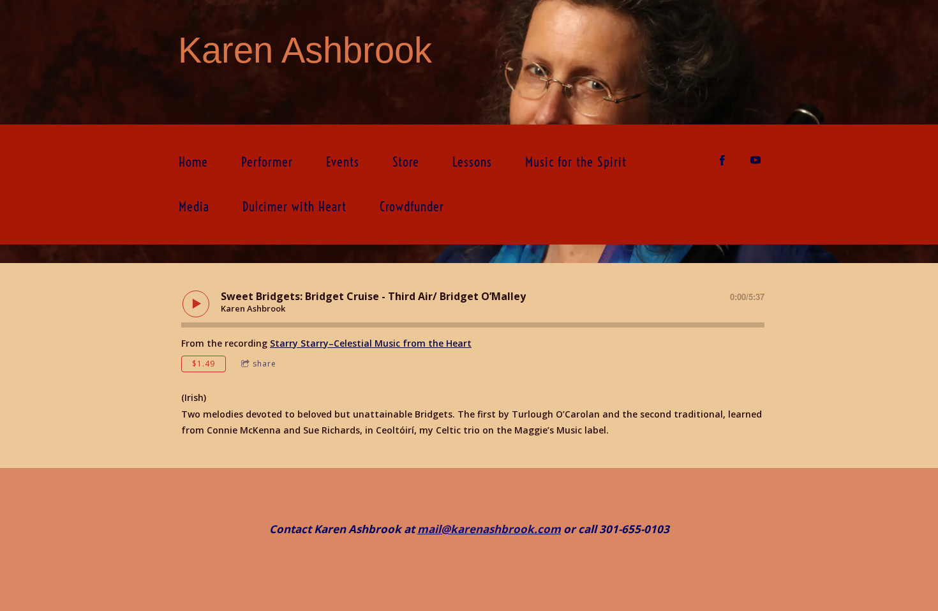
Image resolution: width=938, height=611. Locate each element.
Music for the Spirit (576, 162)
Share (264, 363)
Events (342, 162)
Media (194, 207)
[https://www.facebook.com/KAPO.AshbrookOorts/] (722, 160)
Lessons (472, 162)
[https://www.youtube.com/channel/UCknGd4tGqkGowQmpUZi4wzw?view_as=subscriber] (755, 160)
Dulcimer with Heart (294, 207)
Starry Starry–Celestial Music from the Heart (371, 343)
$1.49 (203, 363)
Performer (267, 162)
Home (193, 162)
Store (405, 162)
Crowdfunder (412, 207)
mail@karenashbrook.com (489, 529)
